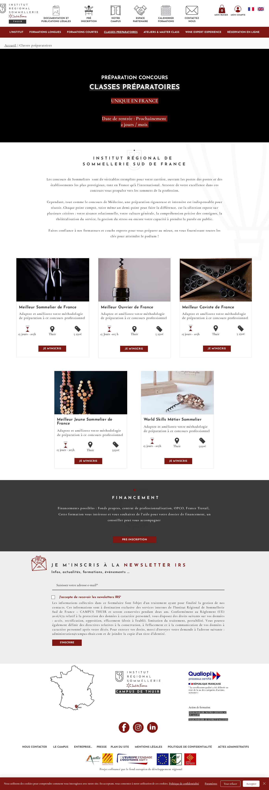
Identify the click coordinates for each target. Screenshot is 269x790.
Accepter (251, 783)
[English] (259, 9)
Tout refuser (230, 783)
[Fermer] (264, 784)
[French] (250, 9)
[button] (221, 9)
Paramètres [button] (211, 783)
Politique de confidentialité (184, 783)
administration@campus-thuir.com (77, 634)
